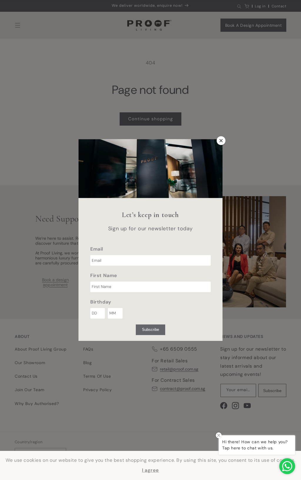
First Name (103, 275)
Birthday (100, 302)
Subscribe (150, 329)
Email (96, 249)
